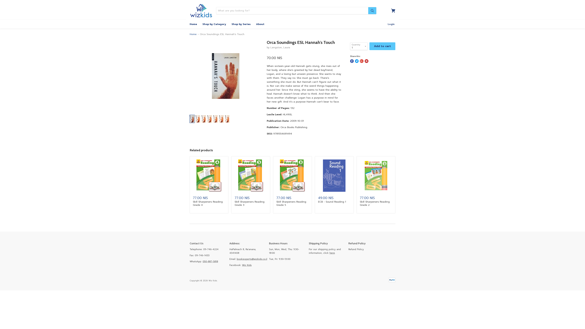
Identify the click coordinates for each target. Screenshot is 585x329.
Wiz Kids (247, 265)
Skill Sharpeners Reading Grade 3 (249, 203)
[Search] (372, 10)
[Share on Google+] (361, 61)
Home (193, 24)
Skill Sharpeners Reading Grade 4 (208, 203)
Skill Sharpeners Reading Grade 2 (375, 203)
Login (391, 24)
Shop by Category (214, 24)
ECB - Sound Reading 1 (332, 202)
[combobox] (292, 10)
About (260, 24)
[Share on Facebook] (352, 61)
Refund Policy (356, 249)
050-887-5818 (210, 261)
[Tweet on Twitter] (357, 61)
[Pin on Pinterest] (366, 61)
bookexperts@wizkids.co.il (252, 259)
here (332, 253)
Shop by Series (241, 24)
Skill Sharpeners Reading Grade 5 (291, 203)
